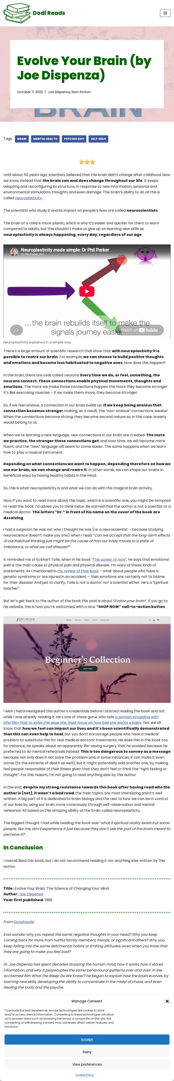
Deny (87, 1052)
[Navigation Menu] (165, 13)
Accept (87, 1039)
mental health (45, 139)
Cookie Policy (85, 1075)
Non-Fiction (81, 92)
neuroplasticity (28, 198)
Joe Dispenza (59, 92)
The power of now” (109, 559)
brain (22, 139)
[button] (167, 1001)
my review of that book (78, 571)
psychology (74, 139)
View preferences (87, 1064)
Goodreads (23, 921)
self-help (98, 139)
